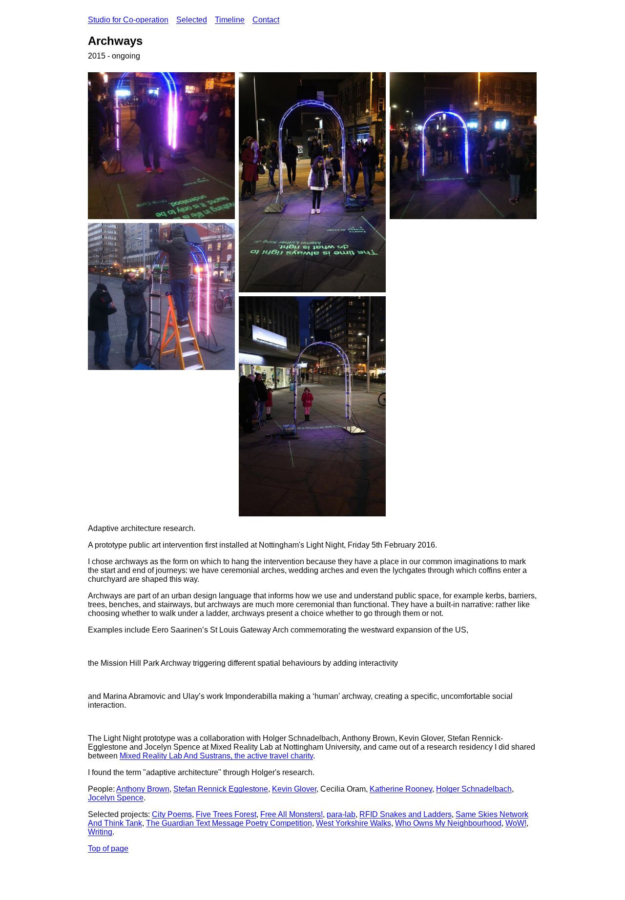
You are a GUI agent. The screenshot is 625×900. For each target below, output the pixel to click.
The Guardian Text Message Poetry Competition (229, 823)
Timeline (230, 20)
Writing (100, 832)
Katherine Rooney (401, 789)
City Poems (172, 814)
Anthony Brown (142, 789)
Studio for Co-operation (128, 20)
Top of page (108, 848)
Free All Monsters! (291, 814)
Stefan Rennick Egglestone (220, 789)
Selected (191, 20)
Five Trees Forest (226, 814)
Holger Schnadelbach (474, 789)
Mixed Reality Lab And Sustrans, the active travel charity (216, 756)
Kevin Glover (294, 789)
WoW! (515, 823)
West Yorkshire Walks (353, 823)
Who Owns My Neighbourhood (448, 823)
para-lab (341, 814)
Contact (265, 20)
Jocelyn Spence (116, 798)
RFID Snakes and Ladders (405, 814)
